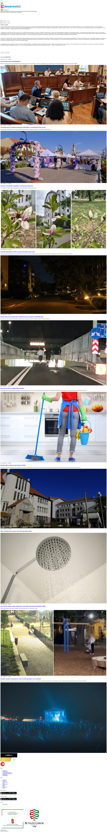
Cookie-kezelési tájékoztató (7, 773)
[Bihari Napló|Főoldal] (10, 8)
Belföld (7, 11)
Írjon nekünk (5, 804)
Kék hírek (21, 11)
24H (1, 11)
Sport (24, 11)
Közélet (4, 11)
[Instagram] (6, 807)
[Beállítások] (1, 10)
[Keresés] (1, 1)
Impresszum (5, 770)
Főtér (4, 785)
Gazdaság (10, 11)
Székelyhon (5, 779)
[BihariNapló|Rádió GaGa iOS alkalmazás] (4, 799)
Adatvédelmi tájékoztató (7, 772)
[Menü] (4, 10)
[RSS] (10, 807)
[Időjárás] (1, 4)
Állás (29, 11)
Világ (27, 11)
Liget (4, 782)
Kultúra (13, 11)
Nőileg (4, 784)
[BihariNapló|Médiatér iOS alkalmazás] (4, 793)
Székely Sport (5, 783)
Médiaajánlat (5, 774)
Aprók (31, 11)
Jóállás (4, 787)
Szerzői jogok (5, 771)
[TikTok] (8, 807)
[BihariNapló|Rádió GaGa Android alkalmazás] (13, 799)
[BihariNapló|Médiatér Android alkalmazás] (13, 793)
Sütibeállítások (5, 775)
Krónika (4, 780)
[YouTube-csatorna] (4, 807)
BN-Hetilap (35, 11)
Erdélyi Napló (5, 781)
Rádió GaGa (5, 786)
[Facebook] (1, 807)
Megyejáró (17, 11)
